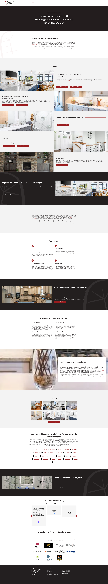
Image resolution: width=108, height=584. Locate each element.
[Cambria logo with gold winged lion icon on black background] (48, 536)
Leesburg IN (44, 456)
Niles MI (60, 459)
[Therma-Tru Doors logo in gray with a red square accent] (70, 536)
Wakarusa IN (60, 456)
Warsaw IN (37, 456)
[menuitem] (33, 3)
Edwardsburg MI (68, 459)
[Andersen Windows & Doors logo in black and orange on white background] (48, 542)
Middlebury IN (38, 452)
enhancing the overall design (65, 80)
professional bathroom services (88, 119)
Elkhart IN (60, 449)
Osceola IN (67, 452)
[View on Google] (38, 515)
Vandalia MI (76, 459)
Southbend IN (45, 449)
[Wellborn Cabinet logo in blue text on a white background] (70, 542)
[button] (31, 511)
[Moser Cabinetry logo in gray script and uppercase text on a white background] (59, 536)
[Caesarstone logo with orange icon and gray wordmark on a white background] (37, 542)
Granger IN (67, 449)
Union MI (54, 459)
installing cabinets (101, 370)
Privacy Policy (74, 573)
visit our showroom (76, 481)
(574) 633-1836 (49, 562)
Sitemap (77, 573)
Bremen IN (60, 452)
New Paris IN (52, 452)
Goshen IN (37, 449)
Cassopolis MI (75, 456)
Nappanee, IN (75, 449)
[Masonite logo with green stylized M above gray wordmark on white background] (37, 548)
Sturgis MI (56, 462)
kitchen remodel (34, 44)
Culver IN (68, 456)
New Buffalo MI (37, 459)
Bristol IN (46, 452)
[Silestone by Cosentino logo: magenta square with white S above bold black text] (37, 536)
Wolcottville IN (52, 456)
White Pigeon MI (46, 459)
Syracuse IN (75, 452)
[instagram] (34, 565)
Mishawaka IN (53, 449)
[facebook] (32, 565)
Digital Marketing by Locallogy (41, 573)
